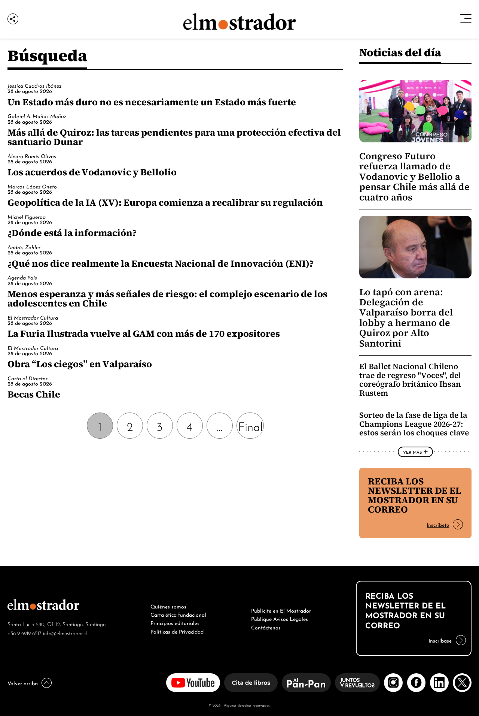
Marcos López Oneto (32, 186)
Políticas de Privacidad (177, 631)
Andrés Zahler (23, 247)
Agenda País (22, 277)
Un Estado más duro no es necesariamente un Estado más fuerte (151, 102)
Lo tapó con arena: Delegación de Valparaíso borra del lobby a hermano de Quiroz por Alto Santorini (406, 318)
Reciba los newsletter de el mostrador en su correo (414, 495)
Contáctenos (266, 627)
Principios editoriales (174, 622)
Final (250, 425)
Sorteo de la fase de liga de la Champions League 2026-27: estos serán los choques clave (414, 424)
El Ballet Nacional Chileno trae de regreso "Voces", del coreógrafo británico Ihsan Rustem (410, 379)
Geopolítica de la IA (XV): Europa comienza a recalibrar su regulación (165, 202)
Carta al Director (27, 378)
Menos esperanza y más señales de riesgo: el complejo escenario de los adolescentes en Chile (167, 298)
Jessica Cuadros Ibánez (34, 85)
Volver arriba (22, 682)
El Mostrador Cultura (32, 317)
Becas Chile (33, 394)
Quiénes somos (168, 606)
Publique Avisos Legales (279, 618)
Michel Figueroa (26, 216)
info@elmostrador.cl (65, 632)
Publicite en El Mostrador (281, 610)
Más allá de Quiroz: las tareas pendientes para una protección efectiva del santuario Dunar (174, 137)
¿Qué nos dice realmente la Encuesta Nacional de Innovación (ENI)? (160, 263)
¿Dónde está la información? (72, 232)
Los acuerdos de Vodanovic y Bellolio (92, 172)
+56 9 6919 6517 (24, 632)
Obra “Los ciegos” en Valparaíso (79, 363)
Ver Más (412, 452)
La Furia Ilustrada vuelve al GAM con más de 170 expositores (143, 333)
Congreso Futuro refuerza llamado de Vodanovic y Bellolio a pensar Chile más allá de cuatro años (414, 176)
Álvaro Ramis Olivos (31, 156)
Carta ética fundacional (178, 614)
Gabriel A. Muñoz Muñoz (36, 116)
